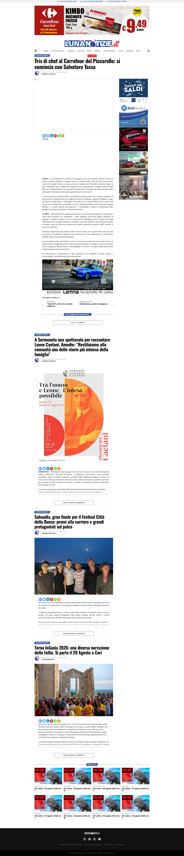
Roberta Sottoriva (48, 74)
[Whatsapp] (59, 135)
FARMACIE (130, 51)
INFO (138, 51)
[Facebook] (44, 135)
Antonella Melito (48, 659)
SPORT (89, 51)
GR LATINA (92, 56)
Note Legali (109, 845)
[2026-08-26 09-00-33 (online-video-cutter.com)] (133, 139)
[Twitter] (47, 135)
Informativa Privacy (93, 845)
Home (46, 51)
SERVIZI (97, 51)
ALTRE (120, 51)
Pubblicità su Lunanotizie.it (70, 845)
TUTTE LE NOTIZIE (58, 51)
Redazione (120, 845)
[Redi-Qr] (133, 115)
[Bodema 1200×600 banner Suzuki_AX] (77, 294)
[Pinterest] (55, 135)
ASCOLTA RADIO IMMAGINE (92, 1)
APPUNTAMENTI (109, 51)
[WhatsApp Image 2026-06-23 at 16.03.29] (133, 91)
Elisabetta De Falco (49, 533)
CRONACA (70, 51)
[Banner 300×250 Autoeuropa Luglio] (133, 163)
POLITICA (80, 51)
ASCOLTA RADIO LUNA (68, 1)
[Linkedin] (51, 135)
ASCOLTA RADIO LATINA (117, 1)
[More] (62, 135)
